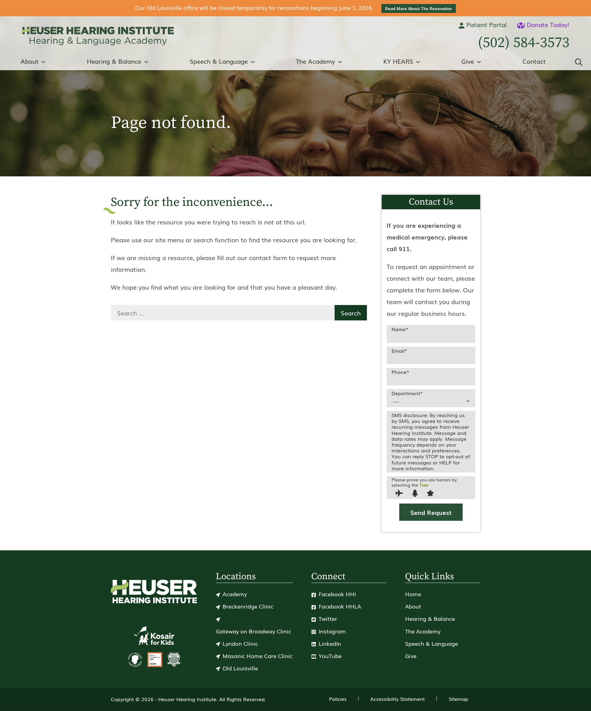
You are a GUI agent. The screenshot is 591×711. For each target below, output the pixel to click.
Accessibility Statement (397, 698)
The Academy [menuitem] (315, 61)
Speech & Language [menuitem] (219, 61)
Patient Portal (485, 24)
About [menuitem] (29, 61)
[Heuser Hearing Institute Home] (98, 36)
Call (523, 42)
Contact (534, 61)
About (413, 606)
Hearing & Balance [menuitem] (114, 61)
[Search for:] (223, 312)
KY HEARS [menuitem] (398, 61)
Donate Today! (547, 24)
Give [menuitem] (467, 61)
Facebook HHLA (339, 606)
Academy (235, 594)
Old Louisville (240, 668)
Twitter (327, 618)
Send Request (431, 512)
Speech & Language (431, 643)
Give (410, 656)
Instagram (331, 631)
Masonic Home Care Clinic (257, 656)
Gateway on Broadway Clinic (253, 631)
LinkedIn (329, 643)
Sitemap (458, 698)
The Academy (422, 631)
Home (413, 594)
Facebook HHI (336, 594)
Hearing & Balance (430, 618)
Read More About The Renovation (418, 8)
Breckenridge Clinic (248, 606)
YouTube (329, 656)
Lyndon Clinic (240, 643)
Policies (338, 698)
